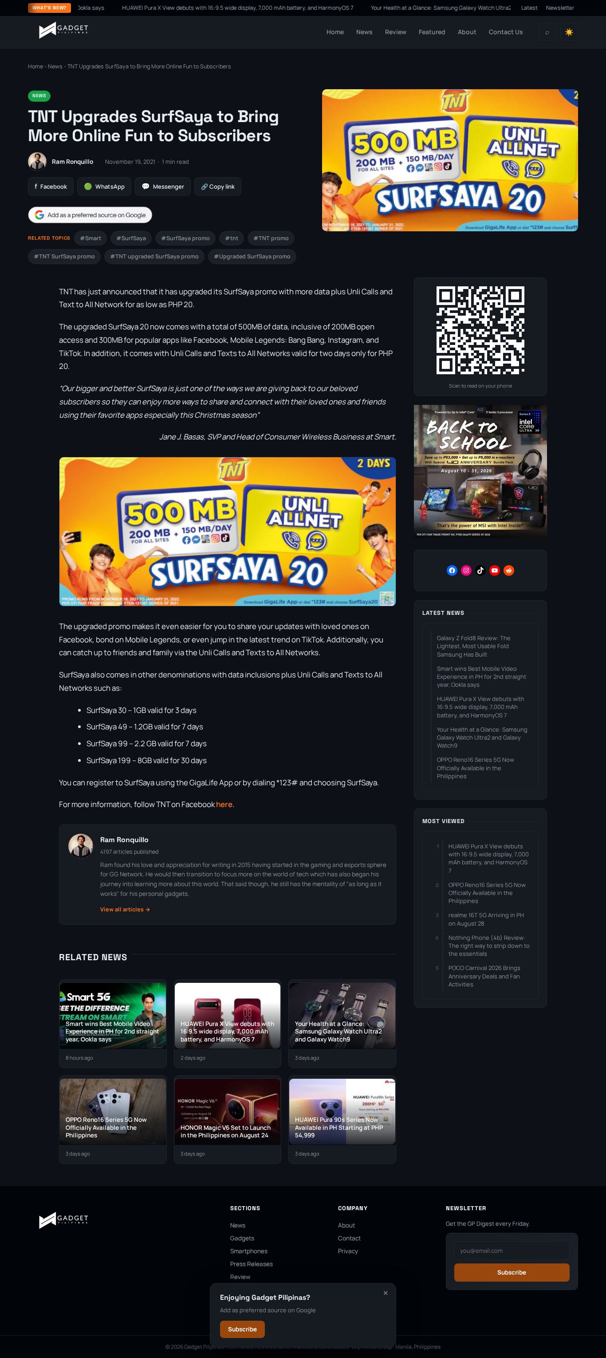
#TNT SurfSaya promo (64, 256)
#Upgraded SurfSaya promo (252, 256)
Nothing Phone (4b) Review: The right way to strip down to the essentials (489, 946)
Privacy (348, 1251)
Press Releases (251, 1264)
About (467, 32)
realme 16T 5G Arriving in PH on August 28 (486, 919)
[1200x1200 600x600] (480, 536)
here (224, 804)
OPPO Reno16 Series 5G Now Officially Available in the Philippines (475, 768)
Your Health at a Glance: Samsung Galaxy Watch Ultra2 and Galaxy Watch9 (422, 8)
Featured (432, 32)
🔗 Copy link (218, 186)
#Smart (90, 238)
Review (395, 32)
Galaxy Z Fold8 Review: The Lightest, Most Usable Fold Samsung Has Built (474, 646)
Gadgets (242, 1238)
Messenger (163, 186)
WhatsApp (104, 186)
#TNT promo (271, 238)
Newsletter (560, 8)
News (364, 32)
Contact (349, 1238)
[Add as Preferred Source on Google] (90, 215)
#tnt (231, 238)
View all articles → (125, 909)
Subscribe (242, 1329)
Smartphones (249, 1251)
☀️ (569, 32)
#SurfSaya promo (185, 238)
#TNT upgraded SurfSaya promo (154, 256)
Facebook (51, 186)
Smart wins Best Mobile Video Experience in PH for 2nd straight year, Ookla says (481, 677)
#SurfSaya (131, 238)
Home (335, 32)
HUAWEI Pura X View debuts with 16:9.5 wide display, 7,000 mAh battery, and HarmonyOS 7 (193, 8)
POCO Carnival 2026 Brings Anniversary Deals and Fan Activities (484, 976)
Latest (529, 8)
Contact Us (506, 32)
